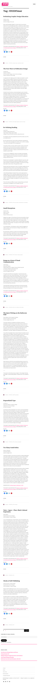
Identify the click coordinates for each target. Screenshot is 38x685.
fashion (14, 307)
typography (26, 202)
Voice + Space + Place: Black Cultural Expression (15, 511)
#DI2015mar (11, 121)
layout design (16, 202)
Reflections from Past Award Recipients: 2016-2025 (11, 658)
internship (15, 504)
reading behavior (21, 202)
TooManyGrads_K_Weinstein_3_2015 (16, 485)
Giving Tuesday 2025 (5, 653)
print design (17, 307)
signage (21, 254)
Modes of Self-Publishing (11, 581)
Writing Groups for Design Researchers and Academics (12, 655)
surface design (21, 307)
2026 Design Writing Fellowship (7, 657)
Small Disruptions (9, 208)
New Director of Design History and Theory (9, 652)
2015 (13, 121)
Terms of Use (5, 671)
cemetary (15, 441)
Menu (34, 4)
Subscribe (4, 640)
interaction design (17, 254)
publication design (22, 121)
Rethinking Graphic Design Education (15, 16)
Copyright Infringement (6, 675)
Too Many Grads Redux (11, 447)
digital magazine (16, 121)
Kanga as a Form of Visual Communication (11, 261)
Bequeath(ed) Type (9, 400)
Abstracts (6, 121)
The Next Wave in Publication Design (15, 69)
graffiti (14, 394)
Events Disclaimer (5, 673)
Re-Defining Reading (10, 127)
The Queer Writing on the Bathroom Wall (15, 313)
